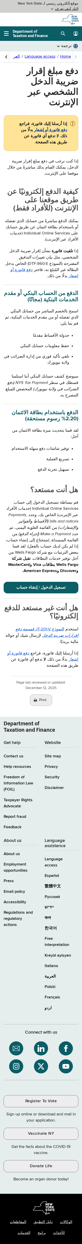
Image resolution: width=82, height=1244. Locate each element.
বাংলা (48, 918)
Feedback (12, 827)
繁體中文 (53, 886)
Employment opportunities (16, 867)
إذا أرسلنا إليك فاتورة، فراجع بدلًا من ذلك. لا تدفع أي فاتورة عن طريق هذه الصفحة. (43, 133)
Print (42, 700)
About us (12, 854)
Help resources (17, 767)
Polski (50, 987)
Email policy (14, 892)
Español (52, 876)
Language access (54, 862)
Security (52, 777)
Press (9, 881)
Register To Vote (41, 1101)
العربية (50, 976)
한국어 (51, 928)
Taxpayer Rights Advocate (18, 803)
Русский (52, 897)
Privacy (51, 767)
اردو (48, 1008)
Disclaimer (54, 788)
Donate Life (41, 1166)
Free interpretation (57, 942)
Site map (53, 756)
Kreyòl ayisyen (58, 955)
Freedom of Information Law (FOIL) (18, 783)
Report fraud (15, 817)
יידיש (49, 907)
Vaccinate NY (41, 1134)
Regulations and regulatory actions (18, 919)
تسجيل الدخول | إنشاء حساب (41, 587)
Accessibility (15, 902)
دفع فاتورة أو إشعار (50, 130)
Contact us (13, 756)
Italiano (51, 966)
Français (52, 997)
